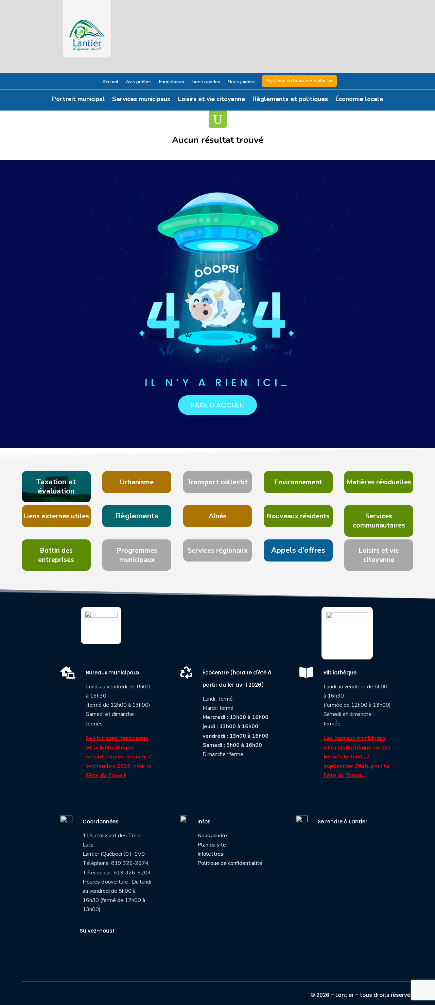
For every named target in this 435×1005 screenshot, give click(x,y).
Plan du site (211, 845)
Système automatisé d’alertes (299, 81)
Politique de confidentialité (229, 863)
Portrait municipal (78, 100)
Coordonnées (101, 821)
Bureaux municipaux (112, 672)
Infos (204, 821)
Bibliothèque (340, 672)
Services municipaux (141, 100)
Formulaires (171, 82)
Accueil (110, 82)
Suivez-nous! (97, 930)
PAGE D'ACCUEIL (217, 405)
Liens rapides (206, 82)
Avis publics (139, 82)
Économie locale (359, 100)
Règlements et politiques (290, 100)
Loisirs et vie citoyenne (211, 100)
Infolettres (210, 854)
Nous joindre (241, 82)
